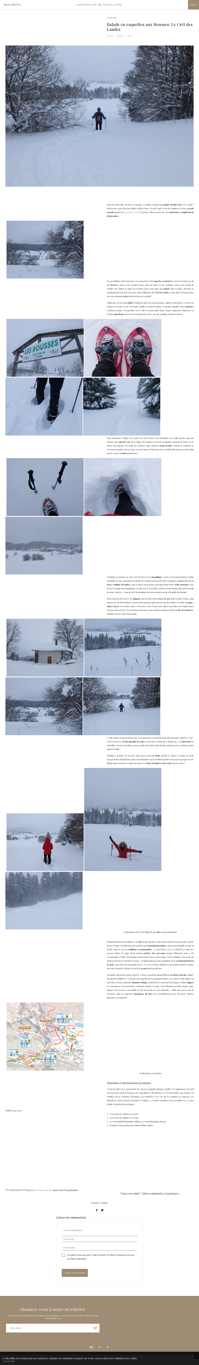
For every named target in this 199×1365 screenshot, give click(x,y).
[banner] (99, 4)
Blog (193, 4)
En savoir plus (9, 1361)
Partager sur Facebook (97, 1210)
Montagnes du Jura (131, 212)
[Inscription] (95, 1328)
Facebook (108, 1347)
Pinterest (99, 1347)
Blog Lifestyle (12, 4)
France (129, 36)
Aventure (110, 36)
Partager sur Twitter (102, 1210)
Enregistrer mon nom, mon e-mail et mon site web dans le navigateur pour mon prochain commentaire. (100, 1257)
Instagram (91, 1347)
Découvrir (120, 36)
